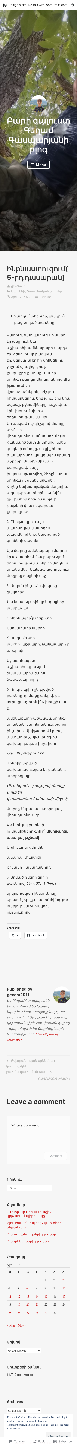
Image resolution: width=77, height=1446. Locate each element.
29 (45, 1313)
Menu (40, 165)
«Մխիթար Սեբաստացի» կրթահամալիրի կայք (29, 1214)
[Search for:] (29, 1187)
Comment (55, 1156)
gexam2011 (19, 286)
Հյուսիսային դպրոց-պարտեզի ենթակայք (34, 1225)
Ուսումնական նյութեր (44, 291)
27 (27, 1313)
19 (18, 1304)
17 (63, 1296)
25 (9, 1313)
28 (37, 1313)
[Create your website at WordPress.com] (38, 5)
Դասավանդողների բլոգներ (31, 1234)
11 (9, 1296)
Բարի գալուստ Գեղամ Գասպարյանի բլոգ (38, 135)
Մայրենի (18, 291)
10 (63, 1288)
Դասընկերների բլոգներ (28, 1241)
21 (37, 1304)
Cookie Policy (14, 1428)
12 (18, 1296)
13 (27, 1296)
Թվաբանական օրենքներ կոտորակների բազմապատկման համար (30, 1066)
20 (27, 1304)
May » (22, 1325)
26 (18, 1313)
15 (45, 1296)
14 (37, 1296)
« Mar (11, 1325)
